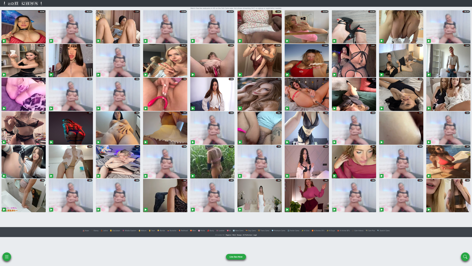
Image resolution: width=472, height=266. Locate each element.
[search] (465, 256)
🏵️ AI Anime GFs (318, 231)
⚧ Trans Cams (263, 231)
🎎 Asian (85, 231)
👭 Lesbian (220, 231)
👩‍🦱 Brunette (171, 231)
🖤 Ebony (94, 231)
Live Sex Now (236, 257)
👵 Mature (143, 231)
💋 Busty (210, 231)
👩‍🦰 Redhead (183, 231)
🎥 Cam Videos (357, 231)
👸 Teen (152, 231)
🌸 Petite (201, 231)
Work (234, 235)
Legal (255, 235)
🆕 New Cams (238, 231)
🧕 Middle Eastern (129, 231)
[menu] (6, 256)
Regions (228, 235)
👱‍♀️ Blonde (161, 231)
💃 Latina (104, 231)
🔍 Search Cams (383, 231)
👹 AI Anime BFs (343, 231)
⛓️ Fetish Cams (293, 231)
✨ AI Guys (331, 231)
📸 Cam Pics (370, 231)
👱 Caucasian (115, 231)
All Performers (247, 235)
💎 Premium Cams (278, 231)
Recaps (239, 235)
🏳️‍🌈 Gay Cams (251, 231)
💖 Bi (229, 231)
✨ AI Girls (305, 231)
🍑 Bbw (193, 231)
